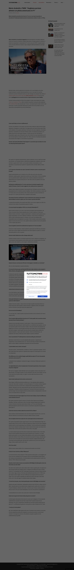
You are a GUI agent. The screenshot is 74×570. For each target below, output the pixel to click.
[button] (37, 284)
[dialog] (37, 285)
